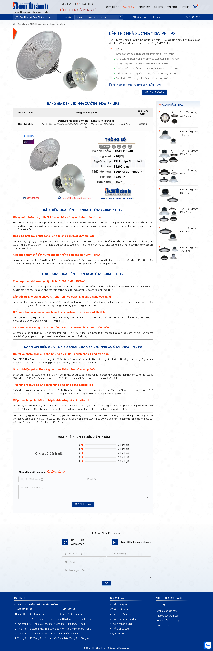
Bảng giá (141, 17)
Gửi (106, 583)
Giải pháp (144, 7)
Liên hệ (185, 7)
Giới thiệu (112, 7)
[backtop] (207, 261)
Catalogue (161, 17)
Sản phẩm (128, 7)
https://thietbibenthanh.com (76, 614)
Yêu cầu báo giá (154, 92)
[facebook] (158, 605)
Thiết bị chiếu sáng (39, 24)
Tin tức (172, 7)
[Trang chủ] (14, 27)
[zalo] (164, 605)
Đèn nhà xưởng (57, 24)
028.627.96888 (24, 609)
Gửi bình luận (83, 504)
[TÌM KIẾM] (121, 17)
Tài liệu (158, 7)
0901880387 (192, 17)
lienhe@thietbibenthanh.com (136, 542)
